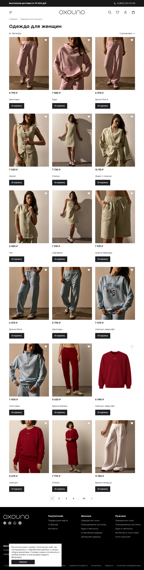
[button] (117, 12)
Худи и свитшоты (89, 529)
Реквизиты (96, 566)
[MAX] (9, 523)
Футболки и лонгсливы (127, 533)
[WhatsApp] (15, 523)
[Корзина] (133, 12)
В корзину (17, 106)
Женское (86, 516)
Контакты (53, 529)
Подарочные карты (58, 520)
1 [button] (52, 498)
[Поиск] (109, 12)
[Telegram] (4, 523)
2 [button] (59, 498)
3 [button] (66, 498)
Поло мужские (122, 537)
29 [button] (84, 498)
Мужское (120, 516)
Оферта (109, 566)
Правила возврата (78, 566)
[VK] (20, 523)
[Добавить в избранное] (46, 40)
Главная (13, 19)
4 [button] (73, 498)
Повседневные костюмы (93, 524)
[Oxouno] (16, 517)
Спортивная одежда (91, 533)
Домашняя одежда (90, 537)
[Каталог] (10, 12)
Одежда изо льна (90, 520)
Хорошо (23, 562)
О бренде (53, 524)
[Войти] (125, 12)
